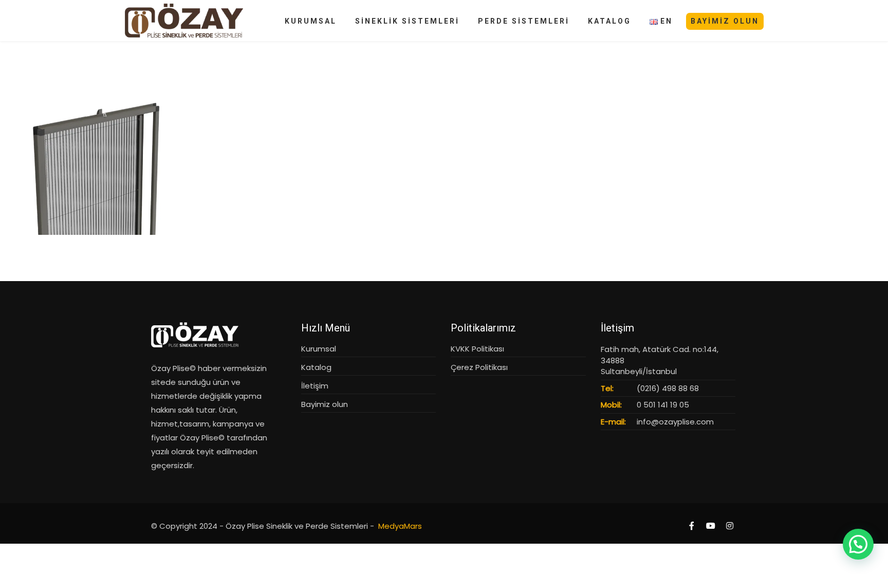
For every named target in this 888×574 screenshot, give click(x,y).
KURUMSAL (311, 21)
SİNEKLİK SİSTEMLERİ (407, 21)
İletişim (314, 385)
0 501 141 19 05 (663, 404)
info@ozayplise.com (675, 421)
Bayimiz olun (324, 404)
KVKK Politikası (477, 348)
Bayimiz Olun (725, 21)
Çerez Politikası (479, 367)
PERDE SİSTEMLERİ (523, 21)
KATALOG (609, 21)
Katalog (316, 367)
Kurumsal (318, 348)
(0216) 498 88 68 (668, 388)
